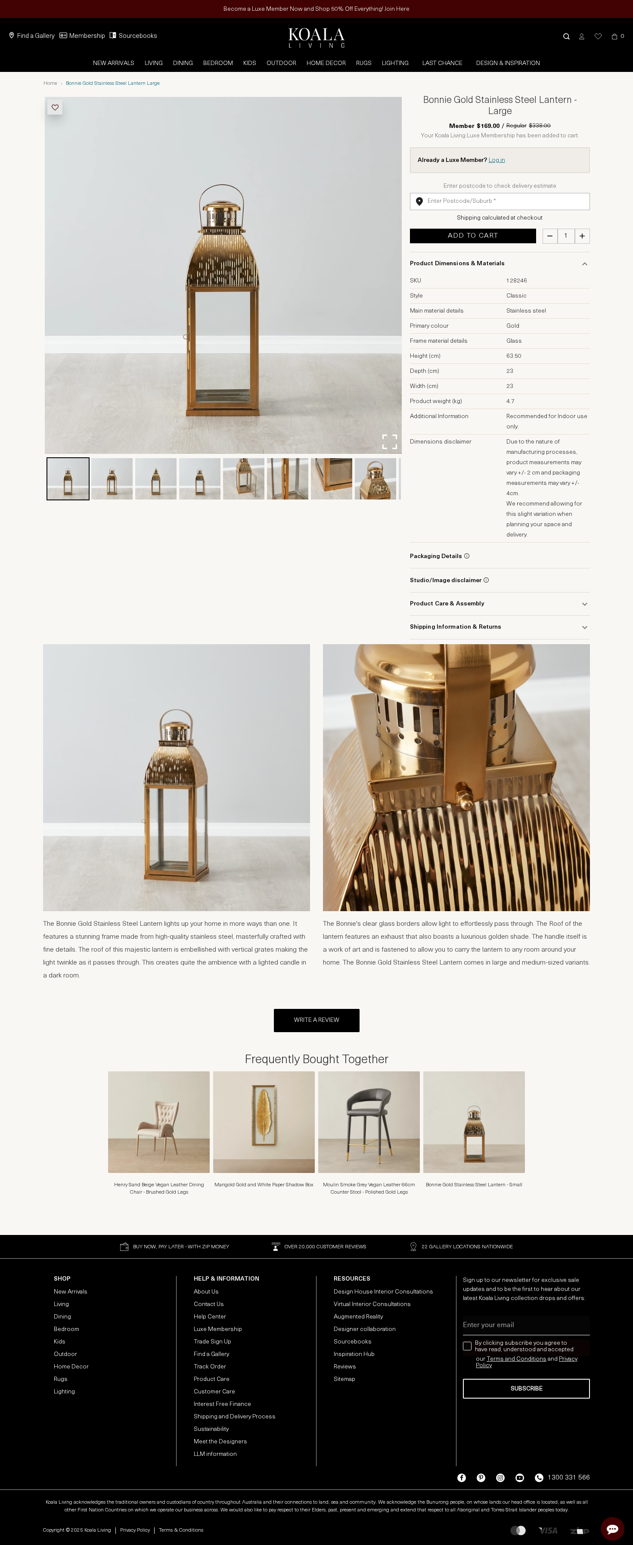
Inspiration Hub (354, 1354)
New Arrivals (113, 63)
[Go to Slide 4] (199, 478)
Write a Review (316, 1020)
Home (50, 83)
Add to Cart (473, 236)
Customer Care (214, 1392)
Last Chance (442, 63)
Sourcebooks (138, 36)
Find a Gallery (36, 36)
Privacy (568, 1359)
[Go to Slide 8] (375, 478)
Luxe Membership (218, 1329)
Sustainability (211, 1429)
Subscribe (527, 1389)
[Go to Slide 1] (68, 478)
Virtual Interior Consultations (372, 1304)
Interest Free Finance (222, 1404)
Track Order (210, 1367)
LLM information (215, 1454)
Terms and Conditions (516, 1359)
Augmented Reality (358, 1317)
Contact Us (209, 1304)
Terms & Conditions (181, 1530)
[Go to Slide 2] (111, 478)
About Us (206, 1292)
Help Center (210, 1317)
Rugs (364, 63)
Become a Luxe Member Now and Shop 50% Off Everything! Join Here (316, 9)
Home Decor (326, 63)
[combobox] (500, 201)
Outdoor (281, 63)
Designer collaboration (365, 1329)
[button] (566, 36)
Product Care (212, 1379)
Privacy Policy (135, 1530)
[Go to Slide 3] (155, 478)
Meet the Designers (220, 1442)
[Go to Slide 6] (287, 478)
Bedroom (218, 63)
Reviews (345, 1367)
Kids (249, 63)
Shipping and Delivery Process (235, 1417)
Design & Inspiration (508, 63)
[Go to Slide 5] (243, 478)
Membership (87, 36)
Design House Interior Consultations (383, 1292)
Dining (183, 63)
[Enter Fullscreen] (389, 442)
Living (154, 63)
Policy (484, 1365)
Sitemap (344, 1379)
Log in (497, 160)
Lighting (395, 63)
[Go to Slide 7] (331, 478)
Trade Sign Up (212, 1342)
